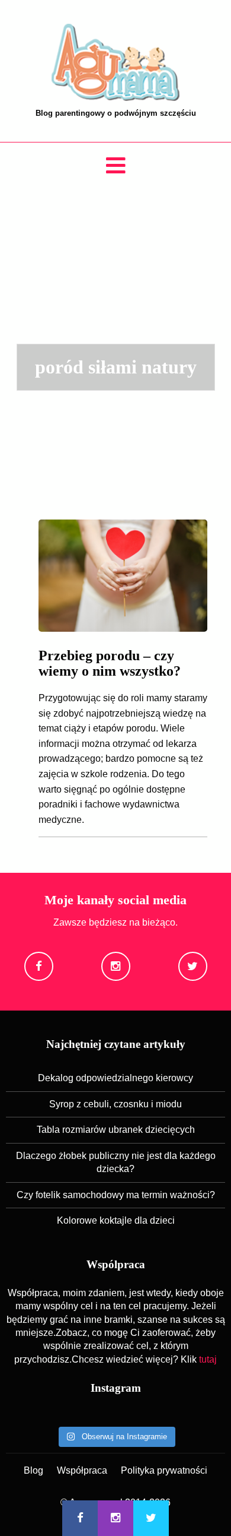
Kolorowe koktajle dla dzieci (116, 1220)
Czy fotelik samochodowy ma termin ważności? (116, 1195)
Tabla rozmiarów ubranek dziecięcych (116, 1130)
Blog (33, 1470)
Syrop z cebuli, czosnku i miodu (115, 1104)
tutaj (208, 1359)
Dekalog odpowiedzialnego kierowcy (115, 1078)
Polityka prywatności (164, 1470)
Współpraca (82, 1470)
